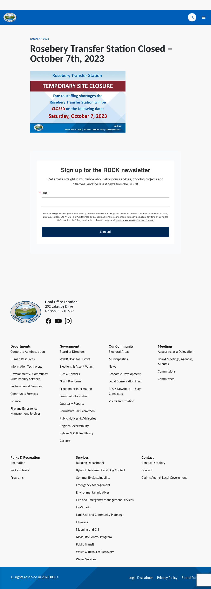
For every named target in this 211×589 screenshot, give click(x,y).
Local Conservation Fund (125, 381)
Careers (65, 441)
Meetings (165, 347)
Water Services (86, 559)
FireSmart (82, 507)
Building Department (90, 463)
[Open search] (192, 17)
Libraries (82, 522)
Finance (16, 401)
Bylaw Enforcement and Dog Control (100, 470)
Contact (147, 470)
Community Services (24, 394)
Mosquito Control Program (94, 537)
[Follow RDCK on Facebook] (48, 321)
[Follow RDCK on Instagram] (68, 321)
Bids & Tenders (70, 374)
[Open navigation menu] (203, 17)
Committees (166, 379)
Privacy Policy (167, 578)
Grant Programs (70, 381)
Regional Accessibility (74, 426)
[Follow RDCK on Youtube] (58, 321)
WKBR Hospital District (75, 359)
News (112, 366)
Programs (17, 478)
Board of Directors (72, 352)
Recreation (18, 463)
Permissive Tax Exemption (77, 411)
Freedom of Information (76, 389)
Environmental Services (26, 386)
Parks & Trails (20, 470)
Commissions (166, 371)
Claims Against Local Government (164, 478)
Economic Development (125, 374)
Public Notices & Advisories (78, 418)
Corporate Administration (28, 352)
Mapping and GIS (87, 529)
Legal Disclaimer (141, 578)
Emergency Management (93, 485)
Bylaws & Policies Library (76, 433)
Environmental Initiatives (92, 492)
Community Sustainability (93, 478)
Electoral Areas (119, 352)
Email (45, 193)
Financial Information (74, 396)
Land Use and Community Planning (99, 515)
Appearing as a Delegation (175, 352)
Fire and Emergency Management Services (105, 500)
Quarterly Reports (72, 404)
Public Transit (85, 544)
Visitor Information (121, 401)
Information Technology (26, 366)
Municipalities (118, 359)
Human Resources (23, 359)
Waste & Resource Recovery (95, 552)
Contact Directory (153, 463)
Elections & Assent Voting (77, 366)
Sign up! (105, 232)
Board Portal (191, 578)
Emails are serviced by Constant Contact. (135, 220)
